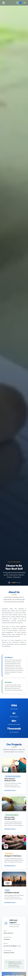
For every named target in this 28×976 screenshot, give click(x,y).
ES (17, 2)
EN (20, 2)
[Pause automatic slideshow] (9, 582)
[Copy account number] (19, 946)
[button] (14, 776)
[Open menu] (24, 3)
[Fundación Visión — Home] (3, 2)
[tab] (12, 582)
